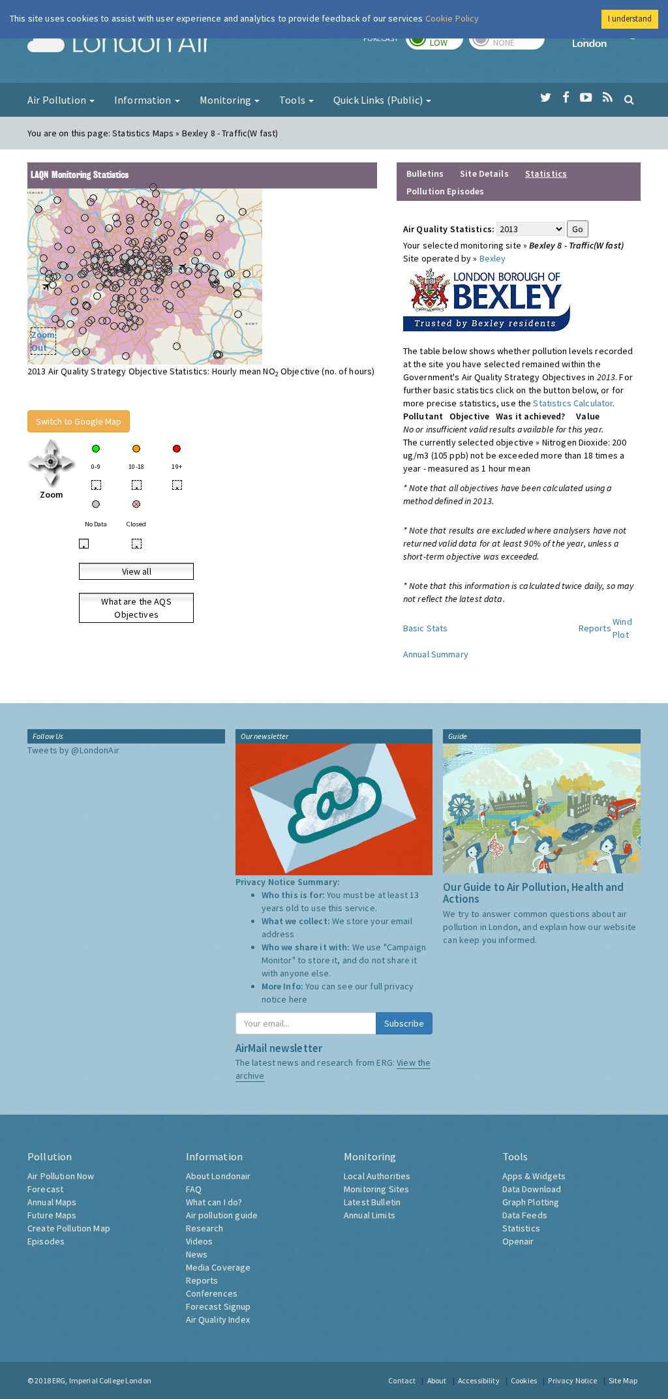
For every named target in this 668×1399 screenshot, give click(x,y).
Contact (402, 1380)
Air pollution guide (222, 1215)
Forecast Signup (218, 1306)
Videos (199, 1241)
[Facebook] (566, 97)
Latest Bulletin (372, 1202)
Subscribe (404, 1023)
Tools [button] (293, 99)
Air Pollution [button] (57, 99)
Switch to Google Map (78, 421)
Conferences (212, 1293)
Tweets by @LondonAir (73, 750)
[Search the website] (629, 99)
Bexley (492, 258)
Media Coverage (218, 1267)
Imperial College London (607, 43)
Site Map (623, 1380)
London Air (119, 43)
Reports (595, 628)
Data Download (532, 1189)
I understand (630, 18)
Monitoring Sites (376, 1189)
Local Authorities (377, 1176)
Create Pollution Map (68, 1228)
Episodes (46, 1241)
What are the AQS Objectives (136, 607)
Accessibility (479, 1380)
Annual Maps (52, 1202)
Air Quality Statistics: (448, 229)
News (197, 1254)
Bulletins (425, 173)
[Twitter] (545, 97)
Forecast (45, 1189)
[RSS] (608, 97)
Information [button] (144, 99)
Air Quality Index (218, 1319)
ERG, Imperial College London (101, 1380)
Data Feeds (524, 1215)
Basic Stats (425, 628)
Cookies (524, 1380)
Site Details (484, 173)
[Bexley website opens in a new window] (486, 297)
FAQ (194, 1189)
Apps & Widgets (534, 1176)
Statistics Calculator (573, 403)
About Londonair (218, 1176)
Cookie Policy (452, 18)
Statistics (521, 1228)
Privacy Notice (572, 1380)
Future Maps (52, 1215)
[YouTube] (586, 97)
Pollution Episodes (445, 191)
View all (136, 571)
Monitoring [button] (227, 99)
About (437, 1380)
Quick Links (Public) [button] (379, 99)
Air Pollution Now (60, 1176)
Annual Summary (435, 654)
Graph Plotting (531, 1202)
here (298, 999)
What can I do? (214, 1202)
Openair (518, 1241)
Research (205, 1228)
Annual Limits (369, 1215)
